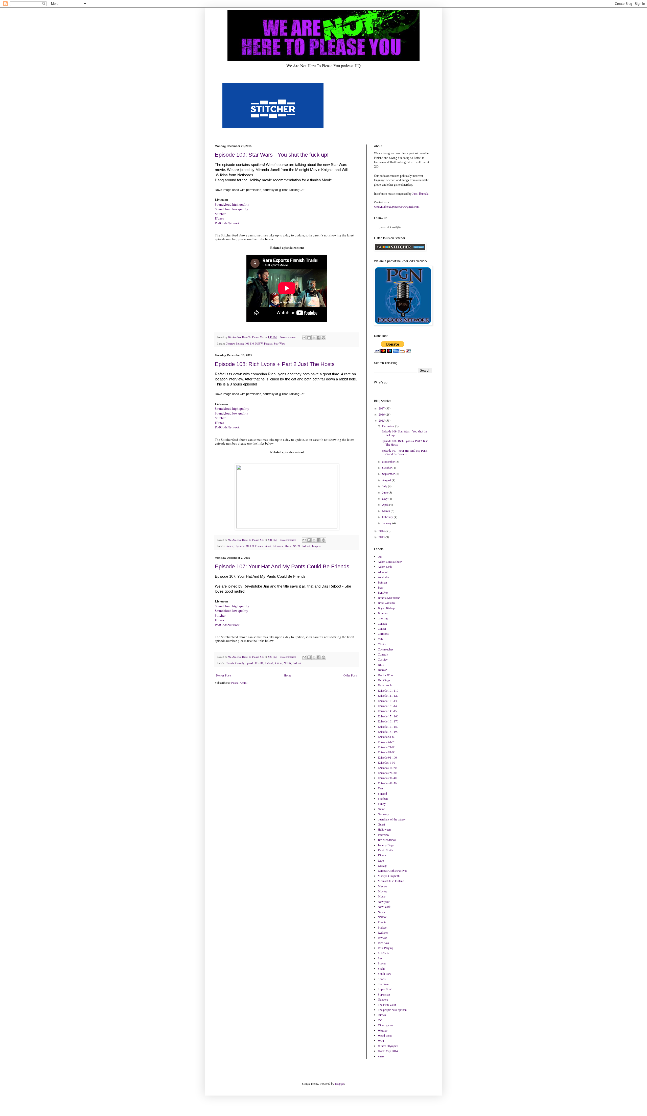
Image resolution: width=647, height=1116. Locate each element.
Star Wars (279, 343)
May (385, 498)
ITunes (219, 218)
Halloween (384, 829)
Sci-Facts (383, 953)
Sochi (381, 968)
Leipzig (382, 865)
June (385, 492)
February (388, 517)
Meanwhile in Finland (391, 881)
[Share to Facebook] (318, 337)
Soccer (382, 963)
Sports (382, 979)
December (388, 426)
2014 (382, 531)
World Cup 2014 (388, 1051)
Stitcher (220, 213)
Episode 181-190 (388, 732)
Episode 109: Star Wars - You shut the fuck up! (272, 155)
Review (382, 938)
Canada (230, 663)
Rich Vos (383, 943)
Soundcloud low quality (231, 209)
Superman (384, 994)
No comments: (288, 337)
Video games (386, 1025)
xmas (381, 1056)
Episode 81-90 (386, 752)
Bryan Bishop (386, 608)
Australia (383, 577)
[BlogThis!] (309, 337)
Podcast (268, 343)
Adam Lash (385, 567)
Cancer (382, 628)
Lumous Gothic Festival (392, 870)
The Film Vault (387, 1005)
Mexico (382, 886)
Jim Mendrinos (387, 840)
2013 (382, 537)
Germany (383, 814)
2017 (382, 408)
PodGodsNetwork (227, 223)
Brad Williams (386, 603)
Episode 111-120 (388, 695)
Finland (259, 546)
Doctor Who (385, 675)
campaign (383, 618)
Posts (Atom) (239, 683)
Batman (382, 582)
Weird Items (385, 1035)
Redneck (383, 932)
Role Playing (385, 948)
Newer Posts (224, 675)
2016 (382, 414)
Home (287, 675)
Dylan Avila (385, 685)
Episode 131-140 (388, 706)
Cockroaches (385, 649)
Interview (278, 546)
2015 (382, 420)
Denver (382, 670)
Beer (380, 587)
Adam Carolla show (390, 562)
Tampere (316, 546)
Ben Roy (383, 592)
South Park (384, 974)
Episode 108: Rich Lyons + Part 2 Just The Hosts (275, 364)
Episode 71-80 (386, 747)
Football (383, 798)
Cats (380, 639)
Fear (380, 788)
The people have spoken (392, 1010)
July (385, 486)
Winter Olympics (388, 1046)
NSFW (259, 343)
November (389, 461)
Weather (382, 1030)
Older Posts (350, 675)
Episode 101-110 (245, 343)
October (387, 468)
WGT (381, 1040)
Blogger (339, 1083)
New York (384, 907)
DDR (381, 665)
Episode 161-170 (388, 721)
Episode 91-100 (387, 757)
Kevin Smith (385, 850)
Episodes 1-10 (386, 762)
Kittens (278, 663)
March (386, 511)
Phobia (382, 922)
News (381, 912)
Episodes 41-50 (387, 783)
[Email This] (304, 337)
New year (383, 902)
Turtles (382, 1015)
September (389, 474)
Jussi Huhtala (420, 194)
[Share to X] (313, 337)
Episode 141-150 (388, 711)
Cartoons (383, 634)
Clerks (382, 644)
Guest (268, 546)
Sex (380, 958)
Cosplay (383, 659)
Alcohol (382, 572)
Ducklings (384, 680)
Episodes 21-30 (387, 773)
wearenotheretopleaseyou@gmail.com (396, 206)
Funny (382, 804)
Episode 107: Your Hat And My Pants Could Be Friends (282, 566)
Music (288, 546)
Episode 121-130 (388, 701)
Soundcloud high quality (232, 204)
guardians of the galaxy (392, 819)
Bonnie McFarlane (389, 598)
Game (381, 809)
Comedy (230, 343)
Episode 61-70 (386, 742)
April (385, 504)
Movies (382, 891)
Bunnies (383, 613)
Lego (381, 860)
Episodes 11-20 (387, 768)
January (387, 523)
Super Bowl (385, 989)
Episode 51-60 (386, 737)
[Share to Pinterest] (323, 337)
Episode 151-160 (388, 716)
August (387, 480)
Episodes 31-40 (387, 778)
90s (380, 556)
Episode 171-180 (388, 726)
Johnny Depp (386, 845)
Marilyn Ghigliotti (389, 876)
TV (380, 1020)
